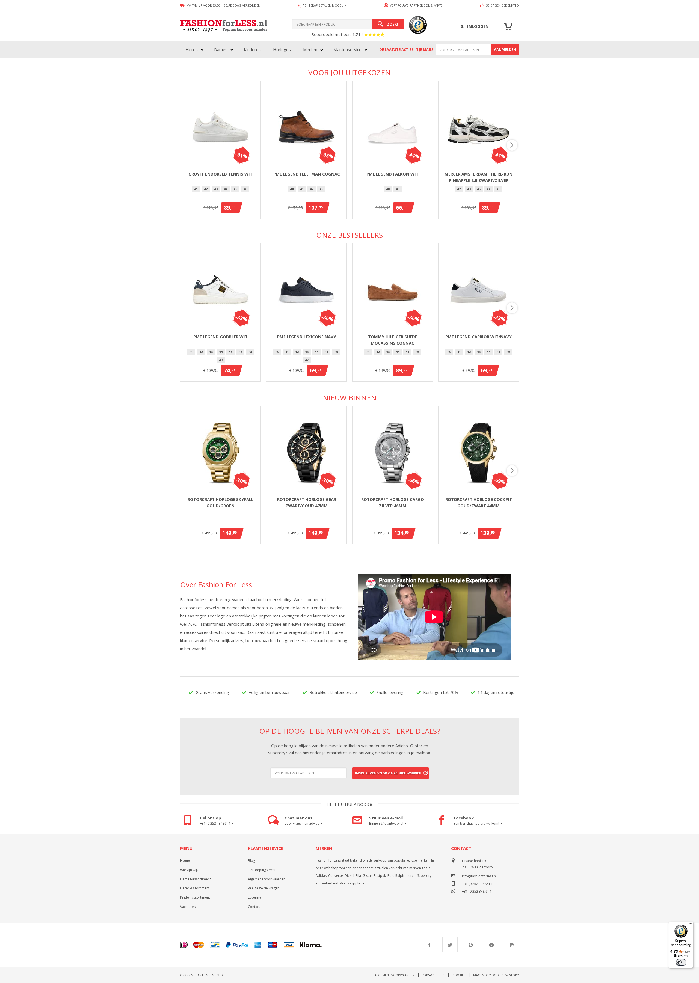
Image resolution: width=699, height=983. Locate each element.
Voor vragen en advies (302, 823)
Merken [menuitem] (310, 49)
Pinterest (470, 944)
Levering (254, 897)
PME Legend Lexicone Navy (306, 336)
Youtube (491, 944)
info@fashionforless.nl (479, 876)
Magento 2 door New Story (496, 975)
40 (292, 189)
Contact (254, 906)
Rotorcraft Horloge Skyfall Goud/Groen (220, 502)
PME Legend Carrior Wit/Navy (478, 336)
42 (206, 189)
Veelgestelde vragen (263, 888)
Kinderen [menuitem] (252, 49)
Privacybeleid (433, 975)
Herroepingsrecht (262, 870)
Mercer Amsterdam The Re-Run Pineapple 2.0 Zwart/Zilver (479, 177)
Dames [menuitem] (220, 49)
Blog (251, 860)
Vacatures (188, 906)
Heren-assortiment (194, 888)
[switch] (681, 962)
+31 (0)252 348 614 (476, 891)
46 (245, 189)
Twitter (450, 944)
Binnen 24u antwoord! (386, 823)
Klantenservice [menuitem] (348, 49)
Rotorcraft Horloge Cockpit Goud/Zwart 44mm (478, 502)
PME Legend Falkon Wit (392, 174)
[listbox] (220, 190)
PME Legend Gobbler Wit (220, 336)
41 (196, 189)
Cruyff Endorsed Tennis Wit (221, 174)
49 (221, 360)
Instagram (512, 944)
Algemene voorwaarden (266, 879)
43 (216, 189)
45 (235, 189)
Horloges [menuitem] (282, 49)
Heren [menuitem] (192, 49)
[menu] (276, 49)
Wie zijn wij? (189, 870)
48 (250, 351)
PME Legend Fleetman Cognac (306, 174)
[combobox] (348, 24)
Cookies (458, 975)
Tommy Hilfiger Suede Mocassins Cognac (392, 340)
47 (307, 360)
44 (225, 189)
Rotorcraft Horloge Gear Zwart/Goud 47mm (306, 502)
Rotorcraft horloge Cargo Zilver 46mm (392, 502)
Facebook (429, 944)
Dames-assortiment (195, 879)
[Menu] (690, 925)
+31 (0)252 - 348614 (215, 823)
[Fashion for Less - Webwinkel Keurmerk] (415, 26)
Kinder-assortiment (195, 897)
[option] (196, 189)
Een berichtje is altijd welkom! (476, 823)
